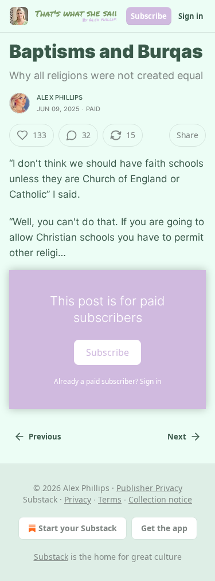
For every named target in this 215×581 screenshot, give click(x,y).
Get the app (164, 528)
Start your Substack (77, 528)
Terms (110, 499)
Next (176, 436)
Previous (45, 436)
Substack (51, 556)
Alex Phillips (60, 97)
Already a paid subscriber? (107, 381)
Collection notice (160, 499)
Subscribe (149, 16)
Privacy (77, 499)
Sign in (191, 16)
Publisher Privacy (149, 487)
